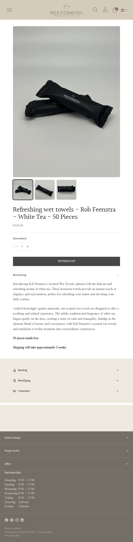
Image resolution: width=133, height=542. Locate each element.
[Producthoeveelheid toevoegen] (27, 246)
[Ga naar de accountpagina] (105, 9)
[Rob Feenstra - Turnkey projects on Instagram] (17, 520)
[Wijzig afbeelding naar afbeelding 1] (23, 190)
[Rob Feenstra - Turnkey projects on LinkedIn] (22, 520)
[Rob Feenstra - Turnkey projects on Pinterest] (12, 520)
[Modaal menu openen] (9, 9)
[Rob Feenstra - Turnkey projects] (66, 9)
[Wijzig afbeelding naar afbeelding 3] (66, 190)
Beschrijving (19, 275)
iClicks (17, 536)
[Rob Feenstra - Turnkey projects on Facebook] (6, 520)
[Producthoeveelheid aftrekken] (16, 246)
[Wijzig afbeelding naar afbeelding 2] (44, 190)
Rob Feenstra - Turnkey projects (38, 532)
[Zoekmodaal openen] (95, 9)
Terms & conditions (13, 528)
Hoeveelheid (19, 239)
